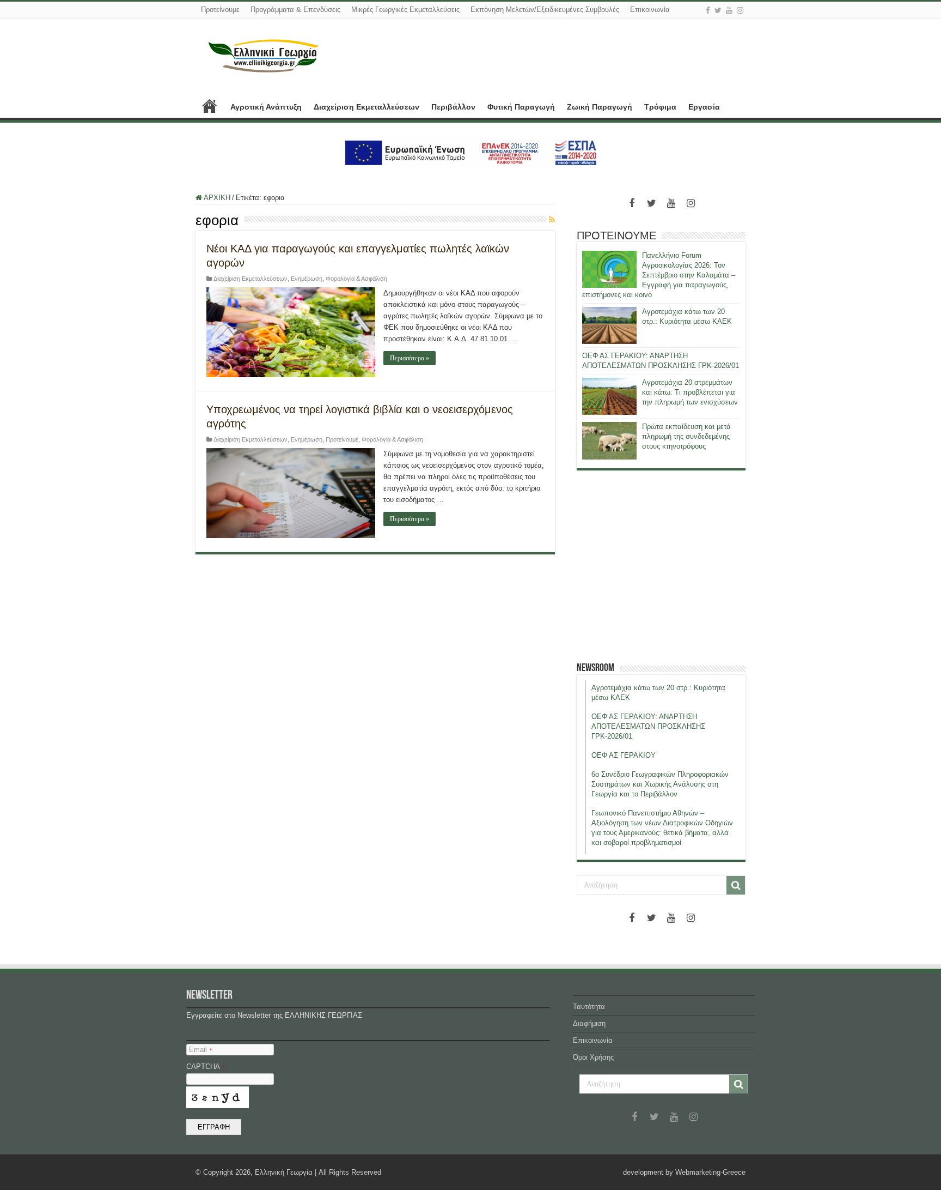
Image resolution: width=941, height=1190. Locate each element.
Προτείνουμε (220, 9)
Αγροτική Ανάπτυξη (266, 106)
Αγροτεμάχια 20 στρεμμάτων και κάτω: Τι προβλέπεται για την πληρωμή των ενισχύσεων (690, 392)
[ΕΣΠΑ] (470, 152)
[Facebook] (708, 10)
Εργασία (704, 106)
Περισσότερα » (409, 358)
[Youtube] (729, 10)
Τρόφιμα (660, 106)
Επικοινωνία (650, 9)
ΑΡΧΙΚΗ (209, 105)
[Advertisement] (661, 566)
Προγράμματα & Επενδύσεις (295, 9)
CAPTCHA (205, 1066)
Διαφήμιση (589, 1023)
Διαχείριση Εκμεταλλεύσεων (366, 106)
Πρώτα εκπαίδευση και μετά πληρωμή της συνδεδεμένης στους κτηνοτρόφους (686, 436)
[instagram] (740, 10)
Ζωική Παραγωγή (599, 106)
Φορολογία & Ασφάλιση (356, 278)
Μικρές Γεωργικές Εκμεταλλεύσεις (405, 9)
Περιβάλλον (453, 106)
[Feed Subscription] (552, 219)
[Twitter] (718, 10)
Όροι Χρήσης (593, 1057)
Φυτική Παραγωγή (521, 106)
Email (200, 1050)
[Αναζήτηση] (735, 885)
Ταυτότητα (589, 1006)
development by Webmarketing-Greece (684, 1172)
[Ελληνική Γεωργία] (263, 54)
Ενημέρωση (306, 278)
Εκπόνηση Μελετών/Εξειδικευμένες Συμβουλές (545, 9)
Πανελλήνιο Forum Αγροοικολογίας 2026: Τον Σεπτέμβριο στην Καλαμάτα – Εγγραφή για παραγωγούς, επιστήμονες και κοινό (658, 275)
